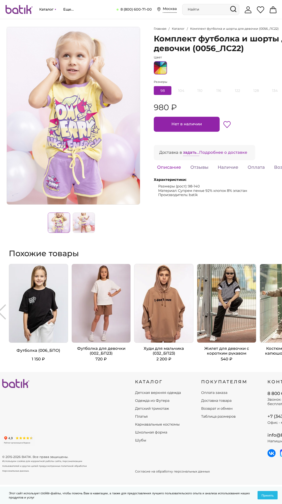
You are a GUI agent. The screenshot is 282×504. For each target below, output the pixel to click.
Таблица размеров (218, 417)
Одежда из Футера (152, 401)
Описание (169, 167)
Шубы (140, 440)
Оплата (256, 167)
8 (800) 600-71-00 (136, 9)
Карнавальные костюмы (157, 424)
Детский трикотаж (152, 409)
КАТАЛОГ (149, 381)
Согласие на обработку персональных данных (172, 471)
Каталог (46, 9)
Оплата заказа (214, 393)
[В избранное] (227, 124)
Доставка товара (216, 401)
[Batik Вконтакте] (271, 453)
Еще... (68, 9)
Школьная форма (151, 432)
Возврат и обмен (217, 409)
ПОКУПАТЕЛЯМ (224, 381)
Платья (141, 417)
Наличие (228, 167)
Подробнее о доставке (223, 152)
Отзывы (199, 167)
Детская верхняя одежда (158, 393)
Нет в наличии (186, 124)
